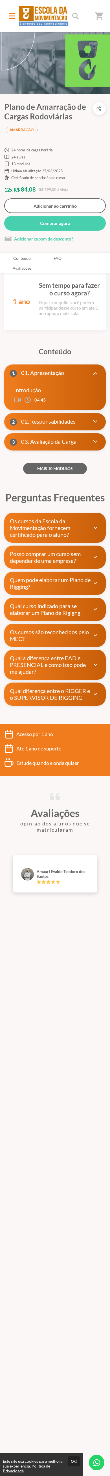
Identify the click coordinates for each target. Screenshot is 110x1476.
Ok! (74, 1461)
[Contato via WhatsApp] (96, 1462)
